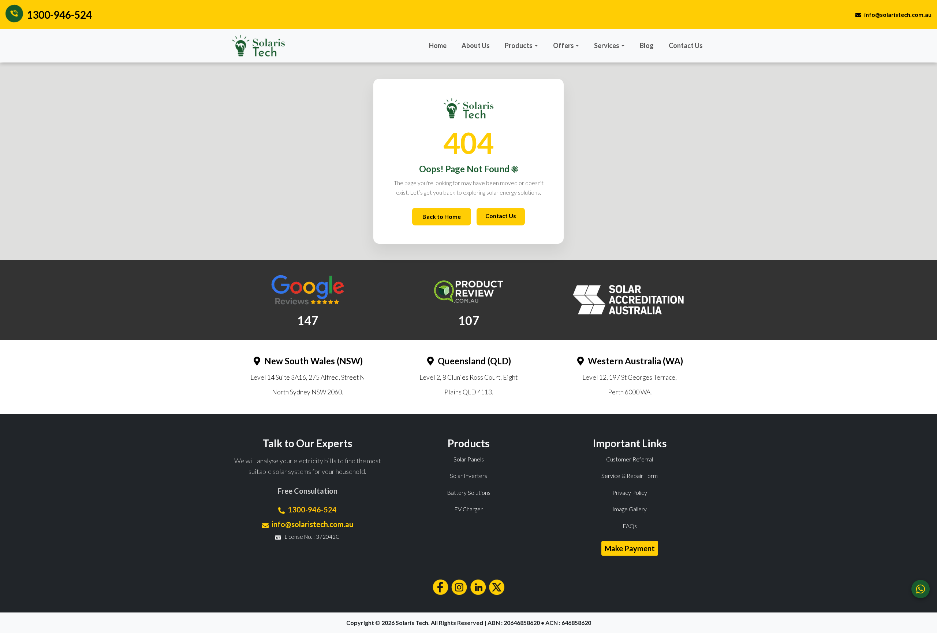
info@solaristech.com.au (898, 14)
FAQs (630, 525)
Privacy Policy (629, 492)
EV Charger (468, 508)
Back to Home (441, 216)
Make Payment (630, 548)
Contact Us (686, 45)
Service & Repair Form (629, 475)
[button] (521, 46)
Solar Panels (468, 459)
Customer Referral (629, 459)
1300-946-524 (59, 14)
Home (438, 45)
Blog (647, 45)
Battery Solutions (468, 492)
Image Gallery (629, 508)
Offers (563, 45)
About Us (476, 45)
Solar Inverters (468, 475)
